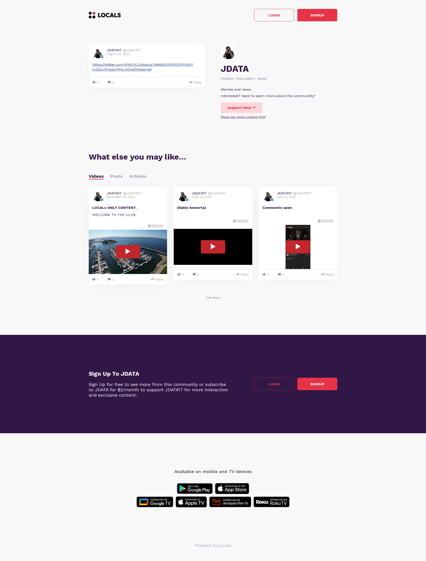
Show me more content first (243, 117)
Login (274, 15)
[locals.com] (105, 15)
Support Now (239, 108)
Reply (197, 82)
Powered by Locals (213, 545)
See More (213, 297)
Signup (317, 15)
